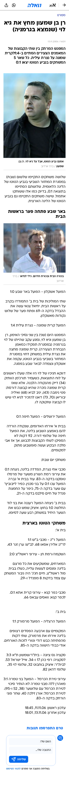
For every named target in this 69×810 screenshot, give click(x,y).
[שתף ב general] (6, 5)
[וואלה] (34, 5)
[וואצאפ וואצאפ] (14, 5)
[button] (53, 5)
